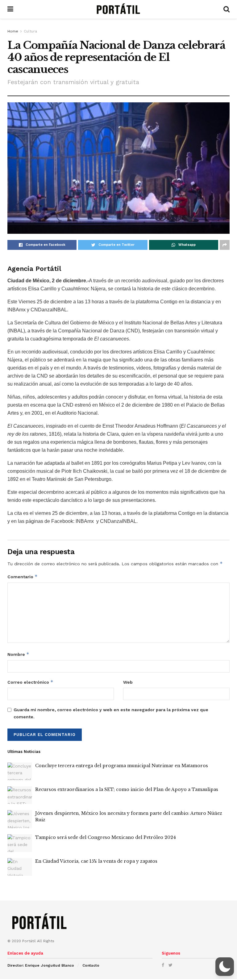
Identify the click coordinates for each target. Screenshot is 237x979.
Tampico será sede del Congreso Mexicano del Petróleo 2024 (105, 837)
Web (128, 682)
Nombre (18, 654)
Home (12, 31)
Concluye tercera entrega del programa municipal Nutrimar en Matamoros (121, 765)
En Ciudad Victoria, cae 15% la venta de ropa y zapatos (96, 861)
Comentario (22, 576)
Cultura (30, 31)
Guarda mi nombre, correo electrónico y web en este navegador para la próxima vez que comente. (111, 713)
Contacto (90, 965)
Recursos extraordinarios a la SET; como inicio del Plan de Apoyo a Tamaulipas (126, 789)
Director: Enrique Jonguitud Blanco (40, 965)
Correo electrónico (30, 682)
